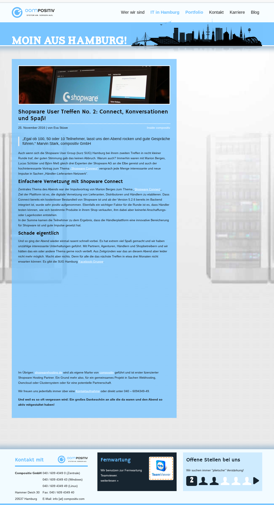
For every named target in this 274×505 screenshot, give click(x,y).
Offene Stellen (213, 460)
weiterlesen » (110, 480)
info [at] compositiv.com (69, 498)
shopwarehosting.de (48, 372)
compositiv (107, 372)
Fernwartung (116, 460)
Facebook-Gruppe (91, 261)
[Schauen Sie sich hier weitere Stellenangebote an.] (256, 480)
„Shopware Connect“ (84, 168)
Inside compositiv (158, 127)
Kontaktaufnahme (88, 391)
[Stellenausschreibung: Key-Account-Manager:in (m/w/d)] (203, 481)
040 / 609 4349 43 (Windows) (63, 479)
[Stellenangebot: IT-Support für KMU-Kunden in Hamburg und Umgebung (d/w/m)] (214, 481)
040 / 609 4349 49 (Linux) (60, 486)
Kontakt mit (29, 460)
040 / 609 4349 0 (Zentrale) (61, 473)
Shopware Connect (147, 189)
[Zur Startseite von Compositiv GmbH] (33, 12)
